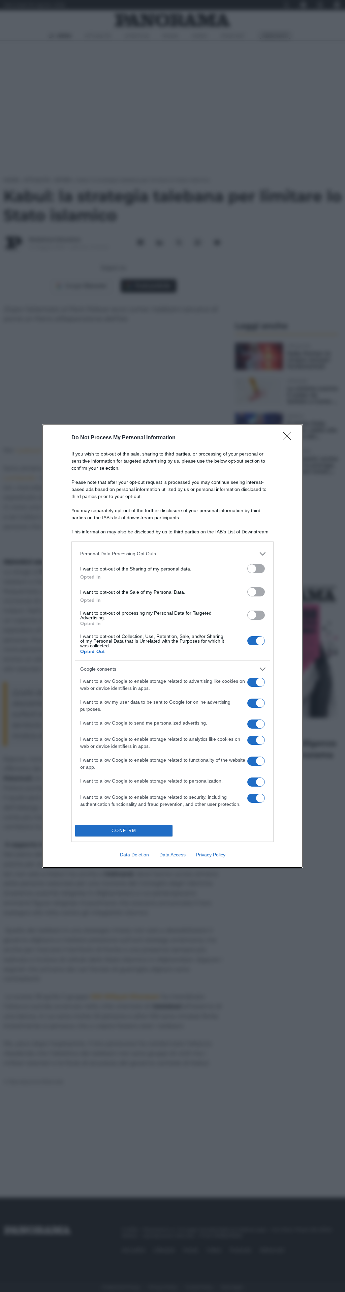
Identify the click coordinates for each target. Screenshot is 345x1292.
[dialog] (172, 646)
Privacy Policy (210, 854)
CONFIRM (124, 830)
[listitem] (172, 553)
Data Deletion (134, 854)
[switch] (256, 568)
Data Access (172, 854)
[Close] (289, 438)
